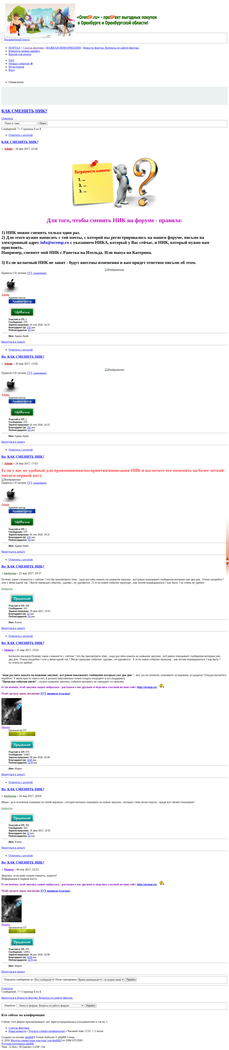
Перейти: (10, 1005)
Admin (8, 148)
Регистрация (16, 66)
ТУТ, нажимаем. (37, 273)
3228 (29, 760)
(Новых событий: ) (21, 63)
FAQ (11, 60)
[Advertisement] (114, 96)
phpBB (29, 1037)
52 (28, 613)
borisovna (10, 573)
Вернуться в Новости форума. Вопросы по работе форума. (37, 997)
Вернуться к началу (13, 341)
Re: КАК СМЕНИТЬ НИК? (22, 357)
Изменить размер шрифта (24, 50)
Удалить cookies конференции (47, 1031)
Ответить (7, 118)
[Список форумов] (81, 20)
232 (29, 327)
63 (29, 330)
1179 (30, 762)
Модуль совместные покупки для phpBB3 (36, 1040)
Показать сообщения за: (19, 979)
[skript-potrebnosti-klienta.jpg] (114, 212)
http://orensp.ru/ (147, 687)
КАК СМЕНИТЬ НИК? (24, 111)
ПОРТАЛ (14, 47)
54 (29, 616)
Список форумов (33, 47)
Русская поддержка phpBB (17, 1043)
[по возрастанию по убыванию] (120, 979)
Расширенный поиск (17, 39)
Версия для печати (20, 54)
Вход (12, 69)
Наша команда (17, 1031)
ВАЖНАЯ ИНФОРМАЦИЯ (63, 47)
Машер (9, 650)
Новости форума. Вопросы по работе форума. (111, 47)
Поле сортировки (66, 979)
